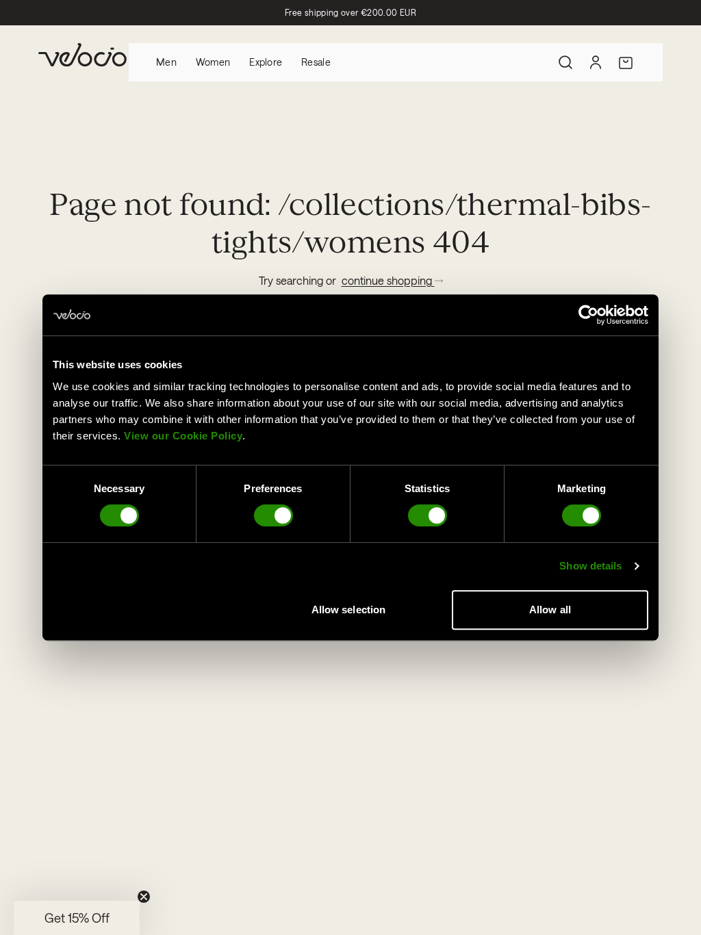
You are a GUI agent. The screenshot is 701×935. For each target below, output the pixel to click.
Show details (590, 566)
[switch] (273, 515)
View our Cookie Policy (183, 435)
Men (166, 62)
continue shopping (388, 280)
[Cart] (626, 62)
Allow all (550, 609)
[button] (77, 918)
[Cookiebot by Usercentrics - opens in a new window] (588, 315)
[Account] (596, 62)
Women (213, 62)
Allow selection (348, 609)
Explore (265, 62)
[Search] (565, 62)
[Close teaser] (144, 897)
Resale (316, 62)
